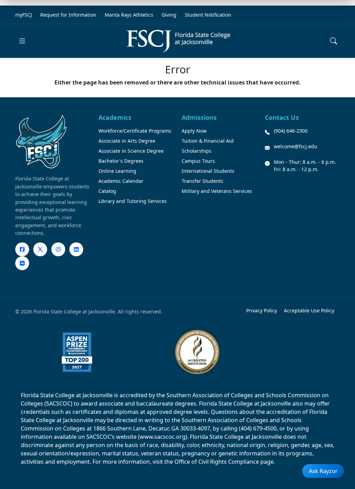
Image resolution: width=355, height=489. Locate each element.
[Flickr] (22, 263)
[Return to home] (178, 41)
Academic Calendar (121, 181)
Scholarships (196, 151)
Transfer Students (202, 181)
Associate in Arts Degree (126, 140)
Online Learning (117, 171)
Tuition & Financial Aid (208, 140)
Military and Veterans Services (217, 191)
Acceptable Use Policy (309, 310)
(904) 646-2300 (291, 130)
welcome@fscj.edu (295, 146)
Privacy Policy (261, 310)
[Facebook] (22, 249)
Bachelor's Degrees (121, 161)
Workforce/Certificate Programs (134, 130)
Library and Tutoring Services (132, 201)
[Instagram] (58, 249)
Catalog (107, 191)
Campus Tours (198, 161)
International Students (208, 171)
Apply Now (194, 130)
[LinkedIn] (76, 249)
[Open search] (333, 41)
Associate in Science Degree (131, 151)
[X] (40, 249)
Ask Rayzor (323, 471)
